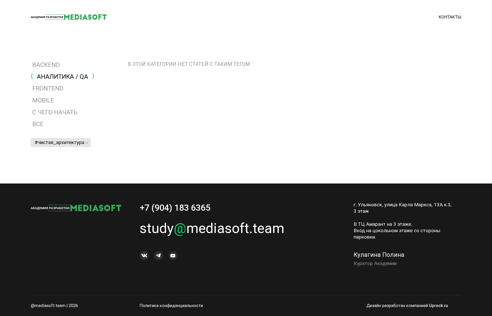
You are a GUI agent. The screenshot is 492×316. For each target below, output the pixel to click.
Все (37, 124)
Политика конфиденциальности (171, 305)
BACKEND (46, 64)
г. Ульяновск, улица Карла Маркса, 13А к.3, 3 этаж (403, 208)
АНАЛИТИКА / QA (62, 76)
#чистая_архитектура (59, 142)
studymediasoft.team (212, 228)
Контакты (450, 16)
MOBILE (43, 100)
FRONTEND (48, 88)
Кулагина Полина (379, 254)
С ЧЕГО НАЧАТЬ (55, 112)
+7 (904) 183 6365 (175, 208)
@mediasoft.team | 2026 (54, 305)
